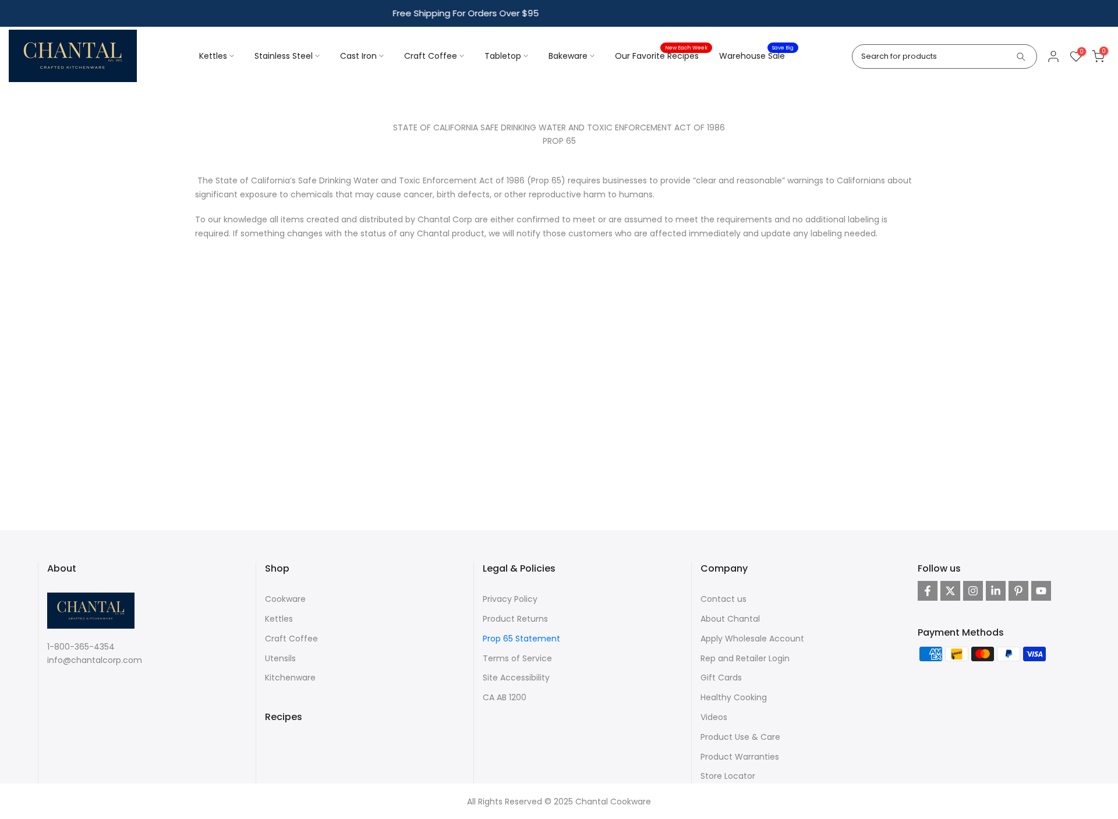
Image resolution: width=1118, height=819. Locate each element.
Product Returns (515, 619)
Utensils (280, 658)
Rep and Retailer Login (745, 658)
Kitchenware (290, 677)
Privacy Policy (510, 599)
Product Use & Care (740, 737)
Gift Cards (721, 677)
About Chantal (730, 619)
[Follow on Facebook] (927, 591)
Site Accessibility (516, 677)
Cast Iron (358, 56)
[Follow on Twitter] (950, 591)
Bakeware (568, 56)
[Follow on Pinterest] (1018, 591)
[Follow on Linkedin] (996, 591)
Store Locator (727, 776)
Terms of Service (517, 658)
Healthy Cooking (733, 697)
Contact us (723, 599)
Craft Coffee (430, 56)
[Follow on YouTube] (1041, 591)
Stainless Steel (283, 56)
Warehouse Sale (756, 55)
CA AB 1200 (504, 697)
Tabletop (502, 56)
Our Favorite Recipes (661, 55)
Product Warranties (739, 757)
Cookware (285, 599)
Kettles (213, 56)
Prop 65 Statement (521, 638)
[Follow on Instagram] (973, 591)
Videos (713, 717)
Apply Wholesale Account (752, 638)
